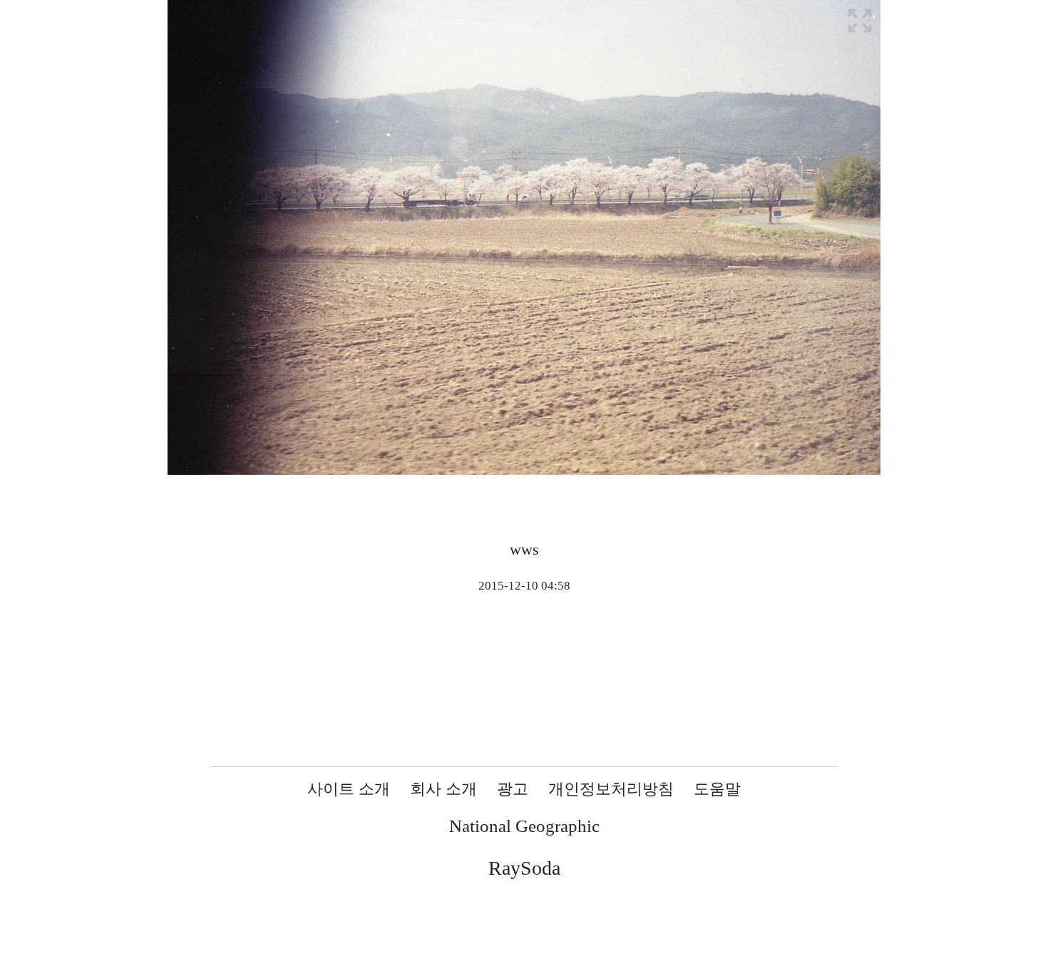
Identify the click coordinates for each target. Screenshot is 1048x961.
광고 (512, 789)
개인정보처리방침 (611, 789)
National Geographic (524, 826)
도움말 (717, 789)
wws (524, 549)
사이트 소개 (348, 789)
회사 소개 (443, 789)
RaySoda (524, 868)
